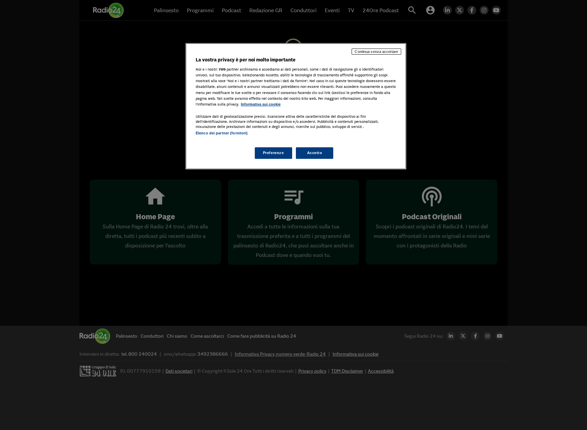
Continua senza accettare (376, 52)
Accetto (314, 153)
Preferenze (273, 153)
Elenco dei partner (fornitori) (222, 133)
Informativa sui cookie (261, 104)
